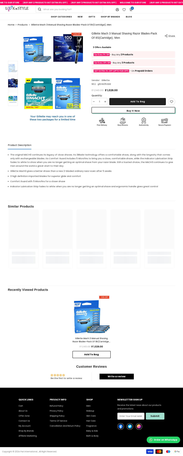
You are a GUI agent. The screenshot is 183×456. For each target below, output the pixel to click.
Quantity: (97, 95)
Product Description (19, 145)
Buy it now (133, 110)
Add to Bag (137, 101)
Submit (155, 416)
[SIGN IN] (117, 9)
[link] (23, 253)
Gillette (106, 80)
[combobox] (72, 9)
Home (11, 24)
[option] (13, 68)
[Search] (69, 9)
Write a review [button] (117, 376)
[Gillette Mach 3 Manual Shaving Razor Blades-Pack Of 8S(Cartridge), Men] (91, 316)
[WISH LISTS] (124, 9)
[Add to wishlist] (171, 101)
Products (23, 24)
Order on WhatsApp (165, 439)
